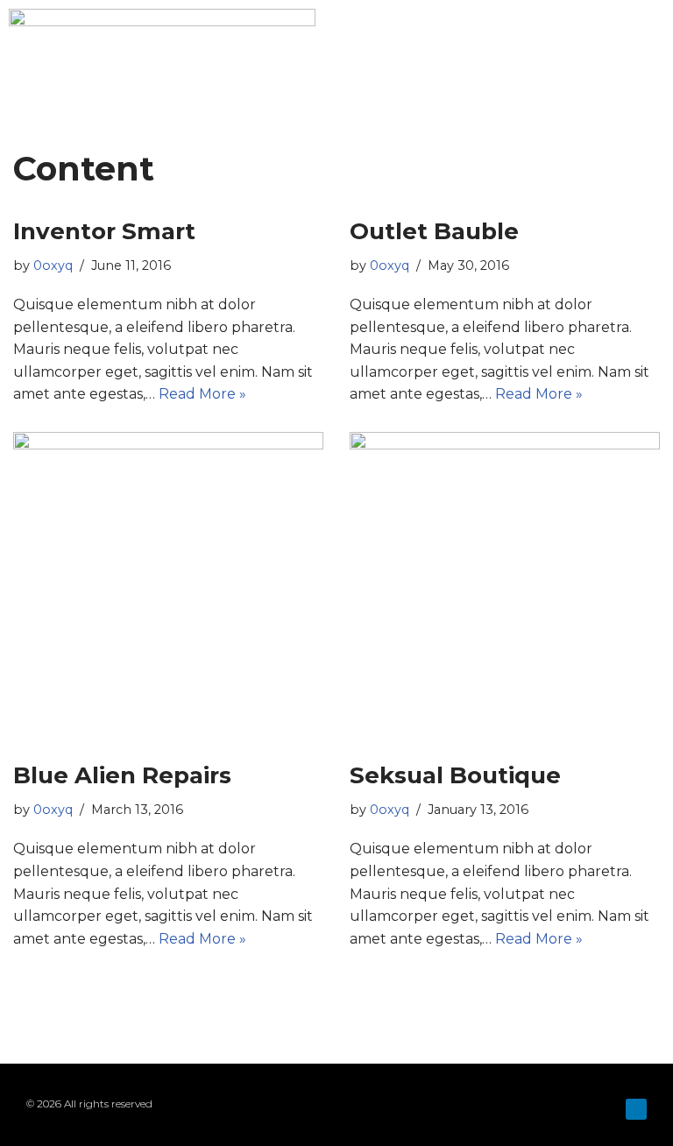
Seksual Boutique (455, 775)
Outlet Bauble (434, 231)
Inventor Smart (104, 231)
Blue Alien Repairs (122, 775)
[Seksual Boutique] (505, 587)
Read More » (202, 394)
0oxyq (53, 265)
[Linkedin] (636, 1109)
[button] (652, 48)
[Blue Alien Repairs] (168, 587)
